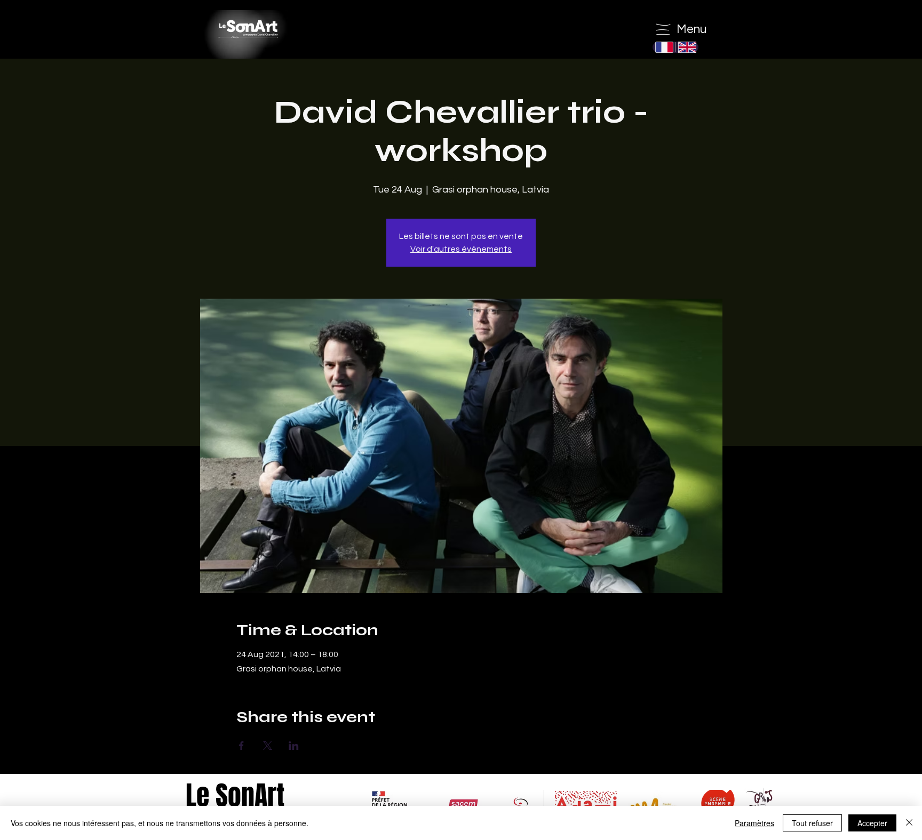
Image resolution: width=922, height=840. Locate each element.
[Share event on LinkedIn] (294, 745)
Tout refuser (812, 823)
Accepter (872, 823)
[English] (686, 47)
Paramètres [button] (754, 823)
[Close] (909, 822)
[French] (664, 47)
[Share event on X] (268, 745)
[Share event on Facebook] (241, 745)
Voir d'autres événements (461, 249)
